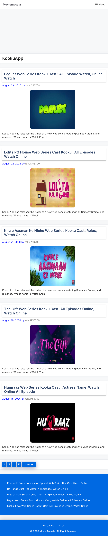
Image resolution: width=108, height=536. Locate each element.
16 (19, 464)
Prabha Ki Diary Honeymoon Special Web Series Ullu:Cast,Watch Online (47, 483)
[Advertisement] (54, 29)
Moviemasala (12, 4)
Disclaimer (49, 525)
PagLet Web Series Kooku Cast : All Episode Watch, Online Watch (44, 494)
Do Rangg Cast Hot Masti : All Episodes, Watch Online (37, 489)
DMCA (61, 525)
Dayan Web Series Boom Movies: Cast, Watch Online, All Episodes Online (48, 500)
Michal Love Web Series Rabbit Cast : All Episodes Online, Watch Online (47, 506)
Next (29, 464)
